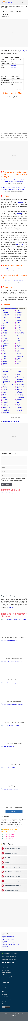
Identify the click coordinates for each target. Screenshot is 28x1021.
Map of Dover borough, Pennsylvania (14, 722)
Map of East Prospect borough (14, 743)
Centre (5, 332)
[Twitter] (5, 963)
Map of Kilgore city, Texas (11, 857)
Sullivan (19, 346)
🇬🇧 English (4, 985)
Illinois (4, 394)
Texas (18, 400)
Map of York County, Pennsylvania (13, 596)
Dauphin (5, 345)
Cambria (5, 327)
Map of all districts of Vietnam (12, 848)
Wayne (18, 358)
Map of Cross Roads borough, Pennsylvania (14, 637)
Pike (18, 338)
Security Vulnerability (6, 999)
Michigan (5, 409)
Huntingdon (6, 360)
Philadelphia (20, 337)
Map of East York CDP (14, 764)
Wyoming (19, 361)
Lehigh (18, 317)
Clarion (5, 335)
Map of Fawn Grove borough (14, 807)
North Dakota (20, 386)
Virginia (18, 405)
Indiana (5, 361)
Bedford (5, 317)
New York (19, 382)
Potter (18, 340)
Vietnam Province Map (7, 976)
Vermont (19, 404)
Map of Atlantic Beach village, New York (14, 881)
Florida (5, 387)
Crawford (5, 342)
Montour (19, 330)
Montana (19, 373)
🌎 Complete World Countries (9, 829)
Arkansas (5, 376)
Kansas (5, 399)
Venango (19, 353)
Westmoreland (20, 360)
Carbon (5, 330)
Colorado (5, 379)
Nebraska (19, 374)
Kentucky (5, 400)
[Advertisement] (14, 33)
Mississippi (6, 412)
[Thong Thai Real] (6, 2)
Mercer (18, 324)
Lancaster (19, 312)
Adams (5, 310)
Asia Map (7, 862)
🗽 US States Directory (8, 834)
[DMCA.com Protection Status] (6, 1007)
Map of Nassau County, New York (13, 885)
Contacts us (4, 994)
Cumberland (6, 343)
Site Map (4, 1003)
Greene (5, 358)
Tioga (18, 350)
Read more (10, 607)
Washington (20, 356)
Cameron (5, 328)
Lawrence (19, 314)
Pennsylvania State (10, 308)
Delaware (5, 346)
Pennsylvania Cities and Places (11, 421)
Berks (4, 319)
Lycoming (19, 320)
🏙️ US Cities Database (8, 838)
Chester (5, 333)
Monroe (19, 327)
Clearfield (5, 337)
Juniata (5, 364)
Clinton (5, 338)
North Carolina (20, 384)
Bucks (4, 324)
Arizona (5, 374)
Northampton (20, 332)
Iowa (4, 397)
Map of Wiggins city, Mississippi (12, 867)
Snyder (18, 343)
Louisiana (5, 402)
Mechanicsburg (20, 244)
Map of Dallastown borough (14, 658)
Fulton (4, 356)
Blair (4, 320)
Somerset (19, 345)
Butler (4, 325)
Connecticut (6, 381)
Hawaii (5, 391)
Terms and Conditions (7, 998)
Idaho (4, 392)
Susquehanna (20, 348)
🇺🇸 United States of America (8, 831)
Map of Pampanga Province (11, 890)
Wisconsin (19, 410)
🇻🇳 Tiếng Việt (5, 987)
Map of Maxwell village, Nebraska (13, 871)
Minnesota (6, 410)
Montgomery (20, 328)
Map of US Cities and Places (12, 6)
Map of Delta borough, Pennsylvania (14, 680)
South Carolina (20, 396)
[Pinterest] (13, 963)
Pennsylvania (4, 52)
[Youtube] (8, 963)
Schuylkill (19, 342)
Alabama (5, 371)
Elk (4, 348)
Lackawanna (20, 310)
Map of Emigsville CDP (14, 786)
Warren (18, 355)
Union (18, 351)
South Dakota (20, 397)
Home (2, 6)
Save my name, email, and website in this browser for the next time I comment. (13, 479)
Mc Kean (19, 322)
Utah (18, 402)
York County (23, 50)
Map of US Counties (6, 972)
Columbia (5, 340)
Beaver (5, 315)
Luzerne (19, 319)
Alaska (5, 373)
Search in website (6, 1001)
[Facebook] (3, 963)
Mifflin (18, 325)
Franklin (5, 355)
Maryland (20, 202)
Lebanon (19, 315)
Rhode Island (20, 394)
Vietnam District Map (6, 977)
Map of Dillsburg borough (14, 701)
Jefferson (5, 363)
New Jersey (20, 379)
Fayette (5, 351)
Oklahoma (19, 389)
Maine (4, 404)
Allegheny (5, 312)
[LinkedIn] (10, 963)
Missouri (19, 371)
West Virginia (20, 409)
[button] (22, 2)
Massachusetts (7, 407)
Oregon (18, 391)
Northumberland (21, 333)
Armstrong (6, 314)
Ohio (18, 387)
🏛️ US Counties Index (8, 836)
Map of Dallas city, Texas (11, 853)
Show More (12, 811)
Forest (4, 353)
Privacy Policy (5, 996)
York (9, 213)
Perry (18, 335)
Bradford (5, 322)
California (5, 378)
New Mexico (20, 381)
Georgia (5, 389)
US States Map (5, 970)
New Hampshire (21, 378)
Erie (4, 350)
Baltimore (19, 213)
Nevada (18, 376)
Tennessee (19, 399)
